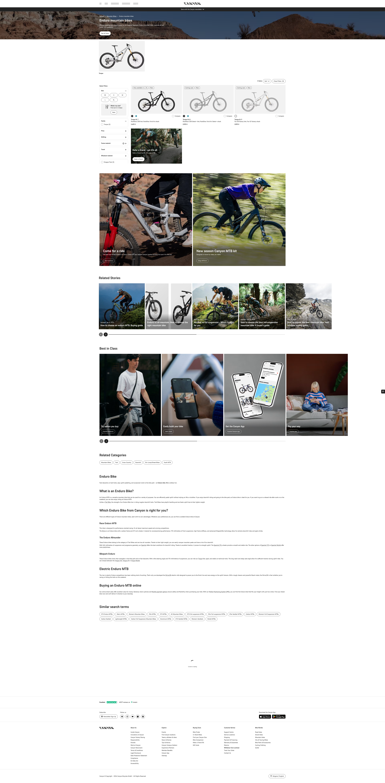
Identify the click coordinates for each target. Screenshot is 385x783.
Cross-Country (126, 462)
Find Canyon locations (168, 735)
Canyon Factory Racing (138, 737)
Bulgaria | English (278, 776)
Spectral (143, 545)
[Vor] (106, 441)
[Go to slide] (241, 334)
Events (164, 732)
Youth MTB (167, 462)
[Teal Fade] (136, 116)
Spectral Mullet (276, 545)
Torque (200, 559)
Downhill (138, 462)
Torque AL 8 (186, 119)
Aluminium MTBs (165, 619)
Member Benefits (167, 750)
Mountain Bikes (112, 16)
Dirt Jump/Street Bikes (152, 462)
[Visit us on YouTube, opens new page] (133, 717)
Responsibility (135, 740)
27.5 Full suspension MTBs (195, 614)
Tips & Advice (166, 742)
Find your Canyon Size (200, 737)
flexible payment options (159, 592)
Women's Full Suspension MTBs (269, 614)
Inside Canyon (135, 732)
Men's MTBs (121, 614)
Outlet (257, 748)
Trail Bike (108, 502)
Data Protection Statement (139, 756)
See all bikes (105, 33)
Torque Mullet (135, 561)
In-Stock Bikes (197, 735)
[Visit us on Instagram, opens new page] (127, 717)
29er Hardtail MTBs (235, 614)
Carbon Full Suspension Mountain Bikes (143, 619)
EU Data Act (134, 761)
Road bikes (258, 732)
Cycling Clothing (260, 745)
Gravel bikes (259, 735)
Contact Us (227, 753)
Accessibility (135, 763)
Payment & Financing (230, 740)
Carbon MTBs (250, 614)
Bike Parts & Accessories (263, 742)
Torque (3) (107, 124)
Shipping (227, 737)
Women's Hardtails (197, 619)
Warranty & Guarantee (231, 742)
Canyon (101, 16)
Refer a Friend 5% (198, 742)
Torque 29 (126, 561)
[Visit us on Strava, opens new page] (138, 717)
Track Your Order (229, 750)
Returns (226, 745)
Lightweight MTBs (121, 619)
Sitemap (164, 756)
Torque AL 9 (238, 119)
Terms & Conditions (137, 750)
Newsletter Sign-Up (109, 716)
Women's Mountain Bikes (137, 614)
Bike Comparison (198, 740)
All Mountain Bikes (177, 614)
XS (105, 95)
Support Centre (229, 732)
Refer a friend (138, 159)
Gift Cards (196, 745)
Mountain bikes (260, 737)
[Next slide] (106, 334)
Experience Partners (168, 748)
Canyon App (165, 753)
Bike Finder (196, 732)
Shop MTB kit (202, 261)
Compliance (134, 758)
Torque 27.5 (118, 561)
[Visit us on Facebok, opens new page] (122, 717)
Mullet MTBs (211, 619)
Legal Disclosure (136, 753)
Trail (116, 462)
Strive (104, 531)
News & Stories (166, 740)
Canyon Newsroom (136, 748)
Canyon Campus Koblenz (169, 745)
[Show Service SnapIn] (383, 391)
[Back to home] (192, 3)
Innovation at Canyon (137, 735)
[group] (192, 57)
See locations (109, 261)
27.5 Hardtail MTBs (181, 619)
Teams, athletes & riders (169, 737)
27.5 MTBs (163, 614)
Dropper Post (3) (109, 162)
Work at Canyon (135, 745)
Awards (133, 742)
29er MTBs (152, 614)
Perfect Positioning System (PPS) (219, 592)
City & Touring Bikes (261, 740)
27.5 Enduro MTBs (107, 614)
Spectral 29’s (218, 545)
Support (135, 4)
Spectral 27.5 (265, 545)
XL (113, 100)
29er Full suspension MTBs (216, 614)
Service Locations (229, 735)
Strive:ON (168, 575)
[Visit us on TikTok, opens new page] (143, 717)
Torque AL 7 (134, 119)
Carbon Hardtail (106, 619)
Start (113, 112)
